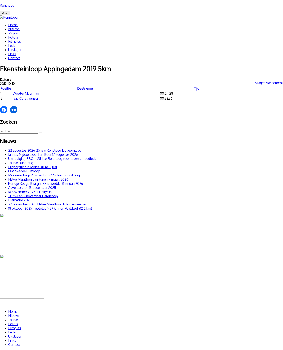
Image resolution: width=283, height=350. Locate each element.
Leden (12, 45)
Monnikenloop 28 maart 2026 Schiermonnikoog (44, 175)
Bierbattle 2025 (19, 200)
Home (13, 25)
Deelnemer (86, 88)
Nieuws (14, 29)
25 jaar (13, 33)
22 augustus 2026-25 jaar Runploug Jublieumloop (45, 150)
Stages (260, 83)
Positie (6, 88)
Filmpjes (14, 41)
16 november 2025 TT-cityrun (30, 192)
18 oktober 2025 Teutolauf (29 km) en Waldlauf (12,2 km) (50, 208)
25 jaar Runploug (20, 163)
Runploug (7, 5)
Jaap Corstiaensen (26, 98)
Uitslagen (15, 50)
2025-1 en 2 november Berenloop (33, 196)
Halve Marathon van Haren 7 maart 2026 (38, 179)
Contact (14, 58)
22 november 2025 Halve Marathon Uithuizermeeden (47, 204)
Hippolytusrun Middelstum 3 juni (32, 167)
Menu (5, 13)
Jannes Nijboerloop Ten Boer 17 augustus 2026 (43, 154)
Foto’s (13, 37)
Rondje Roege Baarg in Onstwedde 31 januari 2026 (45, 183)
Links (12, 54)
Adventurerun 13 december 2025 (32, 188)
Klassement (274, 83)
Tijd (196, 88)
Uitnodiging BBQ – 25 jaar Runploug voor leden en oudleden (53, 159)
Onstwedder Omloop (24, 171)
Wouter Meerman (26, 93)
